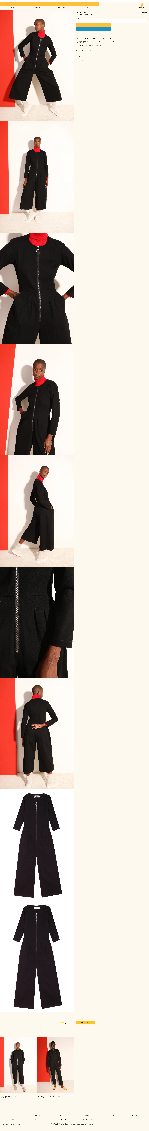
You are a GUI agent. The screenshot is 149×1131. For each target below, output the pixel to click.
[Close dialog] (92, 539)
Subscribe (74, 589)
